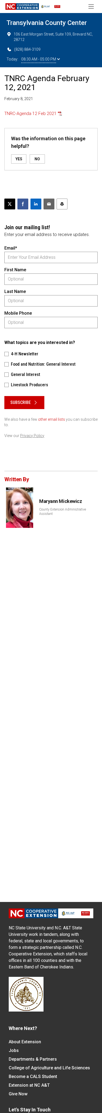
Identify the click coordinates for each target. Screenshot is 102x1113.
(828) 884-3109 (27, 49)
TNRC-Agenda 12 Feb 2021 (30, 113)
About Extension (25, 1041)
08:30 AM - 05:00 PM (38, 59)
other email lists (51, 419)
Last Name (15, 291)
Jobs (14, 1050)
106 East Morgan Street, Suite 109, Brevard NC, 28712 (53, 37)
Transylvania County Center (47, 23)
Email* (10, 248)
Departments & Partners (33, 1059)
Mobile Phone (18, 313)
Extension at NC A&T (29, 1085)
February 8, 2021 (18, 99)
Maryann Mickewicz (60, 501)
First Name (15, 269)
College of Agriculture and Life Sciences (49, 1067)
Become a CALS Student (33, 1076)
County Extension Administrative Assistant (62, 512)
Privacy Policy (32, 435)
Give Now (18, 1093)
